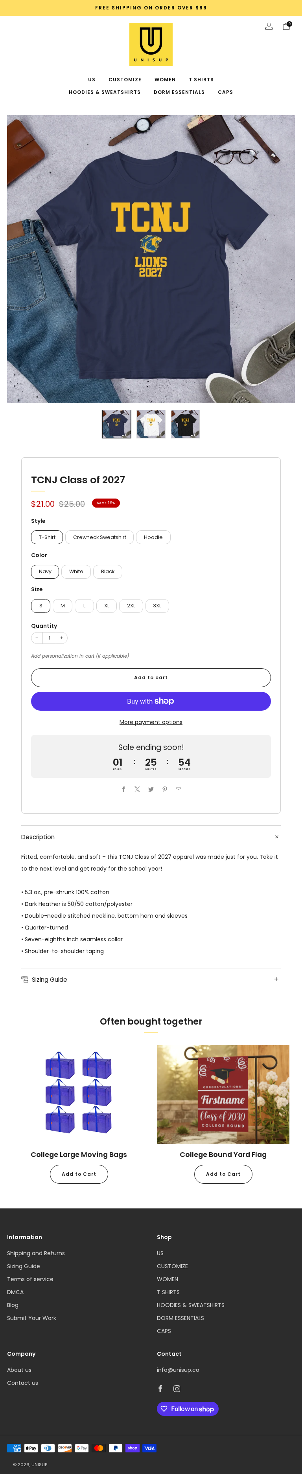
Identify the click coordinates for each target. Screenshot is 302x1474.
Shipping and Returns (36, 1253)
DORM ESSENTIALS (179, 92)
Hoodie (153, 537)
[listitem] (151, 8)
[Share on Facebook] (124, 789)
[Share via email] (179, 789)
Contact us (22, 1383)
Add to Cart (79, 1174)
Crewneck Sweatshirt (99, 537)
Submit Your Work (31, 1318)
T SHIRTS (201, 79)
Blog (12, 1305)
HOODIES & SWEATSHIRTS (105, 92)
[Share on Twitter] (151, 789)
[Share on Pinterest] (165, 789)
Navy (45, 571)
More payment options (151, 722)
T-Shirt (47, 537)
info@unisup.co (178, 1370)
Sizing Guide (23, 1266)
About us (19, 1370)
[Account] (269, 26)
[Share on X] (137, 789)
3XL (157, 605)
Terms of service (30, 1279)
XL (106, 605)
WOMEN (165, 79)
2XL (131, 605)
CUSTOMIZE (125, 79)
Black (107, 571)
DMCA (15, 1292)
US (92, 79)
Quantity (44, 626)
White (76, 571)
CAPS (225, 92)
